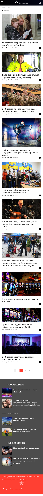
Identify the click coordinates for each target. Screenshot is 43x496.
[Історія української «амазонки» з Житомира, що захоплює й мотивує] (7, 461)
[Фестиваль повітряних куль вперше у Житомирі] (7, 432)
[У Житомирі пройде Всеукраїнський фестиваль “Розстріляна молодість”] (21, 95)
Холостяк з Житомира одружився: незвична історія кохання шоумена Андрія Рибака (26, 402)
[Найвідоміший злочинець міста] (7, 450)
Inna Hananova (6, 304)
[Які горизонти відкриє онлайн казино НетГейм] (21, 284)
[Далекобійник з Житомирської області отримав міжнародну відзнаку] (21, 62)
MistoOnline (23, 479)
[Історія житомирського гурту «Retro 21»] (7, 392)
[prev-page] (13, 370)
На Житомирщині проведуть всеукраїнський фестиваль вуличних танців (20, 152)
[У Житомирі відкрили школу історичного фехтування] (21, 175)
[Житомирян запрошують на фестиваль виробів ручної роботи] (21, 27)
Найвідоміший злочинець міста (26, 448)
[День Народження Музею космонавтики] (7, 421)
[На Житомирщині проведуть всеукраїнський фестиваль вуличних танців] (21, 132)
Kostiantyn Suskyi (7, 79)
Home (3, 7)
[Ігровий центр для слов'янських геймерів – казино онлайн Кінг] (21, 315)
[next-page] (29, 370)
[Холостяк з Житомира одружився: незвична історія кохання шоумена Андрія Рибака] (7, 403)
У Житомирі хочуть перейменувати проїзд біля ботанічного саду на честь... (19, 224)
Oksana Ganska (6, 47)
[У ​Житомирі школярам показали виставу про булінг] (21, 344)
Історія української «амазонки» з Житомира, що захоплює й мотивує (26, 461)
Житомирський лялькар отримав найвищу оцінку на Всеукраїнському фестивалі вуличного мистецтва (20, 263)
